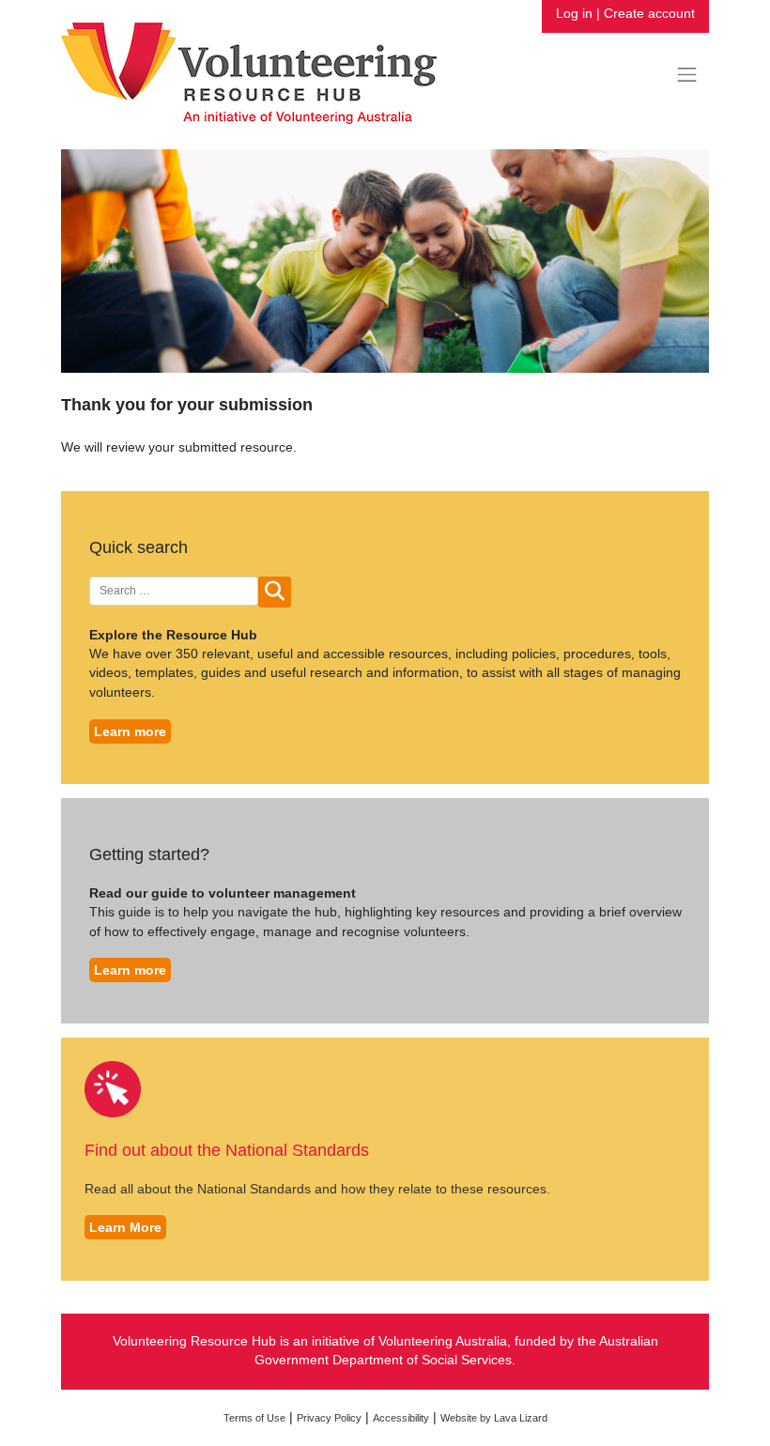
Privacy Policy (329, 1417)
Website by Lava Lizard (493, 1417)
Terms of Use (254, 1417)
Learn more (130, 731)
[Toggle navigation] (687, 74)
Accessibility (401, 1417)
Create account (649, 14)
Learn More (125, 1227)
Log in (574, 14)
